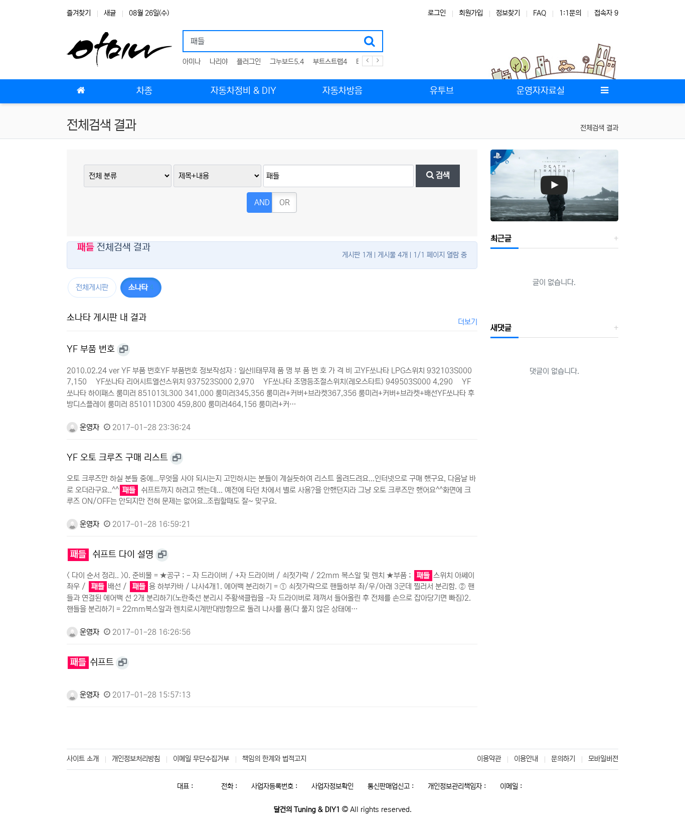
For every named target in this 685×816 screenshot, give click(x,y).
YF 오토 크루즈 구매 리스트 (117, 458)
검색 (442, 175)
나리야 (219, 62)
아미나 (192, 62)
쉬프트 (92, 662)
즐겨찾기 (79, 13)
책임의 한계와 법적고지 (274, 759)
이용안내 (526, 759)
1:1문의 (570, 13)
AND (262, 202)
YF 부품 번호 (91, 349)
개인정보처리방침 (136, 759)
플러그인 (249, 62)
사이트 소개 (83, 759)
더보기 (467, 322)
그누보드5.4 (287, 62)
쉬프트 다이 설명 (111, 555)
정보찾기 (508, 13)
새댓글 (500, 327)
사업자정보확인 (332, 786)
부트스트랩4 (330, 62)
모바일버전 (603, 759)
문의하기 (563, 759)
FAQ (539, 13)
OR (284, 202)
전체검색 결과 (599, 128)
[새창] (123, 349)
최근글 (500, 238)
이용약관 (489, 759)
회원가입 (471, 13)
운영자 (88, 427)
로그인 (437, 13)
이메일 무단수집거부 (201, 759)
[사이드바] (604, 91)
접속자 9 (606, 13)
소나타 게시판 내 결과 (106, 318)
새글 (110, 13)
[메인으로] (81, 91)
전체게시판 (92, 287)
